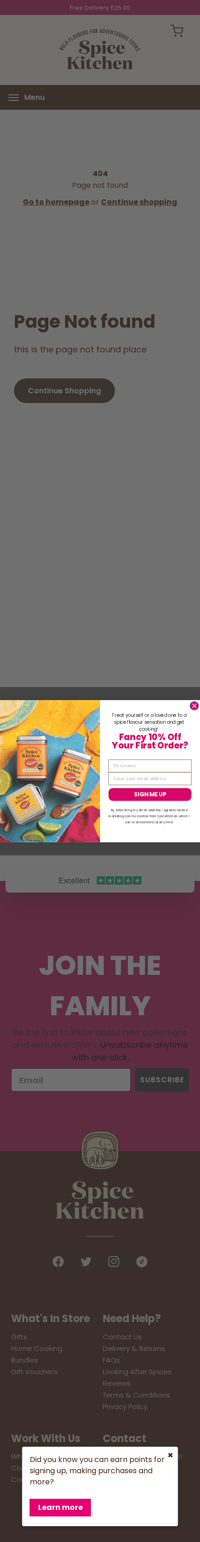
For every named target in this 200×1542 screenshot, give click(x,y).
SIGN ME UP (150, 794)
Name (114, 754)
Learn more (60, 1507)
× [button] (170, 1455)
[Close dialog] (194, 706)
